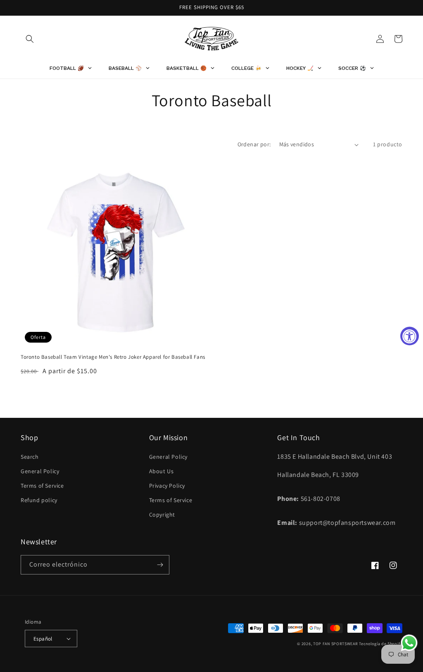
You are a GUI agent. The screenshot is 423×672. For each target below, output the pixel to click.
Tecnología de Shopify (380, 643)
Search (30, 456)
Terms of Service (42, 485)
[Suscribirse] (160, 564)
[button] (30, 39)
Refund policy (39, 500)
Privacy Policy (167, 485)
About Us (161, 471)
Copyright (162, 514)
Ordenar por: (254, 144)
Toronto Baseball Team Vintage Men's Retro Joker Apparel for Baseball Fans (113, 357)
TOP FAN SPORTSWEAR (335, 643)
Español (42, 638)
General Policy (40, 471)
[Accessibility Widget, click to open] (409, 336)
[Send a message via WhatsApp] (409, 643)
